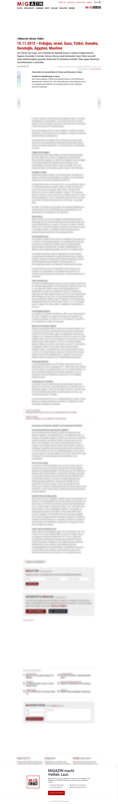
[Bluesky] (19, 81)
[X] (19, 77)
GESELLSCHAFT (29, 8)
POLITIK (19, 8)
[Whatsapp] (19, 85)
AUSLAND (54, 8)
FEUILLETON (63, 8)
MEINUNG (72, 8)
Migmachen (71, 2)
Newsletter (62, 2)
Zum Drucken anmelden (95, 69)
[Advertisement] (59, 23)
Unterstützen (80, 2)
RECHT (47, 8)
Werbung (89, 2)
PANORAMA (39, 8)
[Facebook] (19, 73)
